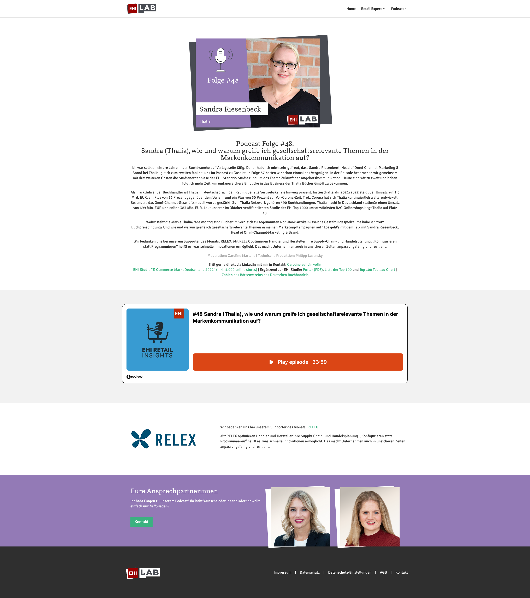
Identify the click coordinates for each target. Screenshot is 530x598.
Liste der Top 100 (338, 269)
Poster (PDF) (313, 269)
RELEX (312, 427)
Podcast (397, 9)
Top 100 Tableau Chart (377, 269)
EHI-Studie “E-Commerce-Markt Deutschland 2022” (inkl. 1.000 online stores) (195, 269)
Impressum (282, 572)
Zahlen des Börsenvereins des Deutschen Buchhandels (265, 275)
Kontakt (141, 521)
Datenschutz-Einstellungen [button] (349, 572)
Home (351, 9)
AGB (383, 572)
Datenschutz (310, 572)
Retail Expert (371, 9)
